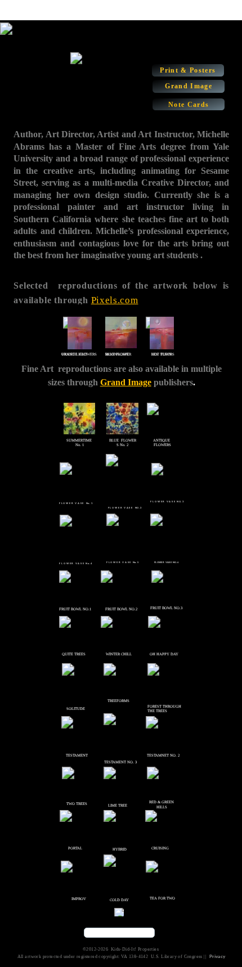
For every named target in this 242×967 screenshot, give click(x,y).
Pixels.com (114, 299)
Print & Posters (188, 70)
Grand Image (188, 86)
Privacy (217, 956)
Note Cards (188, 105)
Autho (26, 134)
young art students (161, 255)
